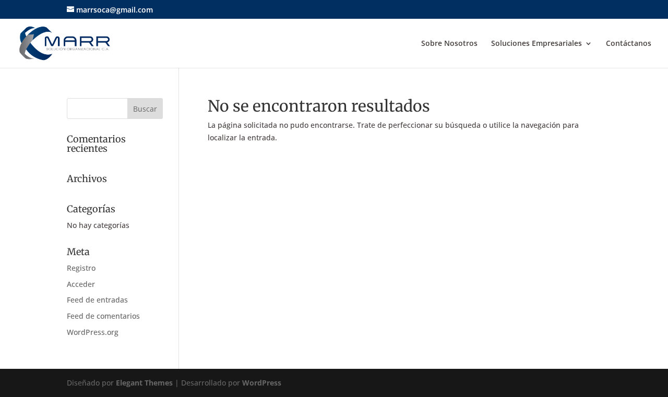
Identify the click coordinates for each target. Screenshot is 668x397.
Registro (81, 268)
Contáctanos (628, 44)
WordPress (261, 383)
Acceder (81, 284)
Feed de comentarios (103, 316)
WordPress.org (92, 332)
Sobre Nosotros (449, 44)
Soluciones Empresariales (536, 44)
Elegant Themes (144, 383)
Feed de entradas (97, 300)
